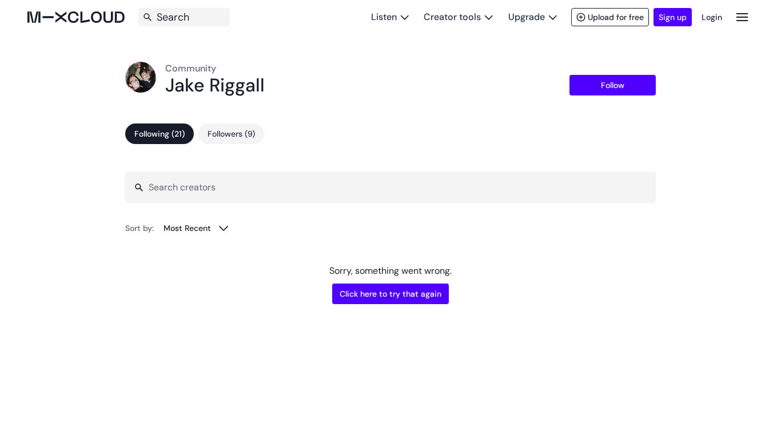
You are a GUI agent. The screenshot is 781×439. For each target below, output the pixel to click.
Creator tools (452, 17)
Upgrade (526, 17)
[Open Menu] (742, 17)
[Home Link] (76, 17)
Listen (384, 17)
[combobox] (196, 228)
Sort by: (139, 228)
